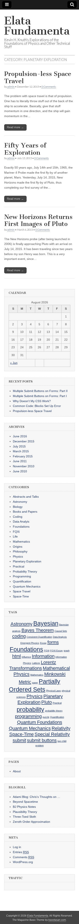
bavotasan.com (57, 920)
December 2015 (23, 441)
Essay (43, 643)
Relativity (61, 728)
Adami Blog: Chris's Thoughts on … (36, 796)
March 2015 (21, 451)
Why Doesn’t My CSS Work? (32, 401)
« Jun (13, 363)
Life (15, 536)
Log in (17, 847)
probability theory (54, 710)
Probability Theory (25, 571)
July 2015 (19, 446)
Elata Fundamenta (37, 25)
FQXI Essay (56, 650)
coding (19, 636)
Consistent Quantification (39, 637)
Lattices (36, 663)
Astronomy (20, 501)
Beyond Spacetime (25, 801)
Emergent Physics (29, 643)
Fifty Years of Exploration (25, 149)
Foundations (21, 526)
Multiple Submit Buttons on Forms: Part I (40, 396)
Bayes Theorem (37, 630)
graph (67, 650)
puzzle (46, 717)
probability (30, 709)
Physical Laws (53, 690)
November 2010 (23, 466)
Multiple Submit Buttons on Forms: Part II (40, 391)
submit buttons (42, 740)
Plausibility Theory (25, 811)
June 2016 (20, 436)
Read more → (15, 127)
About (17, 771)
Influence (26, 657)
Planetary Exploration (27, 561)
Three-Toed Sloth (24, 816)
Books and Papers (25, 511)
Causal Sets (61, 631)
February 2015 (23, 456)
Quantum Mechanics (26, 586)
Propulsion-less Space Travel (37, 77)
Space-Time (21, 596)
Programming (22, 576)
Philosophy (20, 551)
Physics (18, 556)
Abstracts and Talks (26, 496)
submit (19, 740)
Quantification (22, 581)
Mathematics (21, 541)
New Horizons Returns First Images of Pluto (38, 220)
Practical (18, 566)
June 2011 (20, 461)
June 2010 (20, 471)
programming (28, 716)
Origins (17, 546)
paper (35, 682)
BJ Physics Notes (24, 806)
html (16, 656)
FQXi (16, 531)
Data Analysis (60, 637)
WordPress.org (23, 862)
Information (43, 656)
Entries (21, 852)
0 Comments (49, 86)
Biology (18, 506)
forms (53, 642)
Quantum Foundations (39, 722)
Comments (23, 857)
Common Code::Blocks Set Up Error (37, 406)
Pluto (46, 702)
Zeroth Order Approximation (31, 821)
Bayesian (45, 623)
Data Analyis (21, 521)
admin (11, 86)
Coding (17, 516)
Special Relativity (52, 734)
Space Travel (21, 591)
